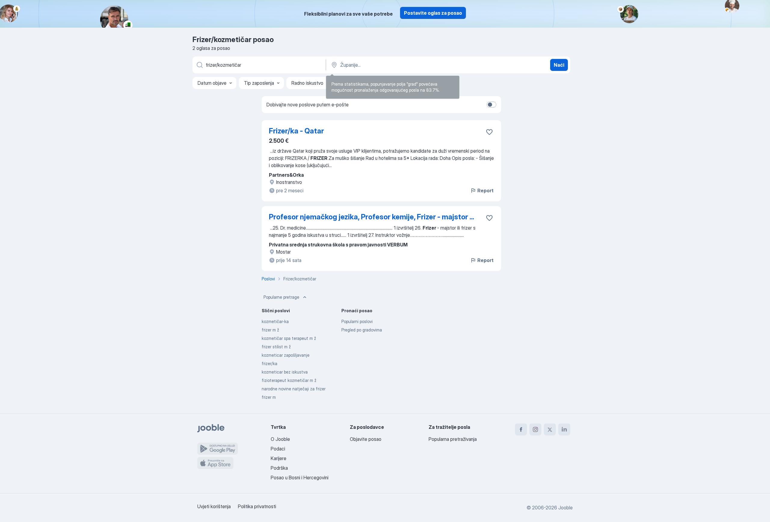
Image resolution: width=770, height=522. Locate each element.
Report (485, 191)
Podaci (278, 449)
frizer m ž (270, 329)
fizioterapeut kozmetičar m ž (289, 380)
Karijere (278, 458)
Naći (559, 65)
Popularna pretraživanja (453, 439)
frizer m (269, 397)
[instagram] (535, 429)
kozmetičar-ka (275, 321)
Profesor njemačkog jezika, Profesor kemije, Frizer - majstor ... (371, 216)
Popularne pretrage (281, 297)
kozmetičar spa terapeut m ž (289, 338)
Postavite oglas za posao (433, 13)
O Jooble (280, 439)
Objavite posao (365, 439)
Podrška (279, 468)
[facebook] (521, 429)
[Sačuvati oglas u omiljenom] (489, 132)
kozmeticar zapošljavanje (286, 355)
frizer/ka (269, 363)
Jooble (565, 508)
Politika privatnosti (257, 506)
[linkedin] (564, 429)
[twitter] (550, 429)
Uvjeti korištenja (214, 506)
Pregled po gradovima (361, 329)
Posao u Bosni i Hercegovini (299, 478)
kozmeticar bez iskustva (285, 371)
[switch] (491, 105)
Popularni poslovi (357, 321)
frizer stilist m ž (276, 346)
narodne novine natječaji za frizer (293, 388)
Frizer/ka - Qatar (296, 131)
